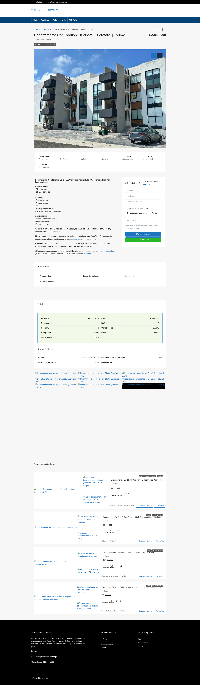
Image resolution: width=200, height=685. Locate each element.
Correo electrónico (145, 506)
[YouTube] (158, 679)
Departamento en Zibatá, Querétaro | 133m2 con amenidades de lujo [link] (132, 517)
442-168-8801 (48, 662)
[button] (156, 29)
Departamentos (107, 251)
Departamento (47, 29)
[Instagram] (154, 679)
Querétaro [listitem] (106, 639)
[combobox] (143, 220)
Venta (55, 20)
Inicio (35, 20)
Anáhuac (77, 239)
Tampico (55, 657)
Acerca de (45, 20)
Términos (138, 228)
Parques (160, 476)
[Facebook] (150, 679)
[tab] (153, 55)
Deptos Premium (150, 476)
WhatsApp (144, 240)
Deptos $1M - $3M (48, 44)
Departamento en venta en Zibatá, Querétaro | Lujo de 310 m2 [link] (129, 552)
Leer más (34, 651)
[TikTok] (167, 679)
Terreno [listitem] (140, 646)
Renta (63, 20)
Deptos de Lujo (158, 550)
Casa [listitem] (140, 639)
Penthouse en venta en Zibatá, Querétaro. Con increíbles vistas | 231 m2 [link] (132, 587)
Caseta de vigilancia (90, 276)
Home (38, 29)
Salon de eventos (47, 282)
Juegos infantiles (132, 276)
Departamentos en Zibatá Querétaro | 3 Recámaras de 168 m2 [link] (136, 480)
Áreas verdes (45, 276)
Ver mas (146, 185)
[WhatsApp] (162, 679)
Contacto (73, 20)
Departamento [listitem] (143, 643)
